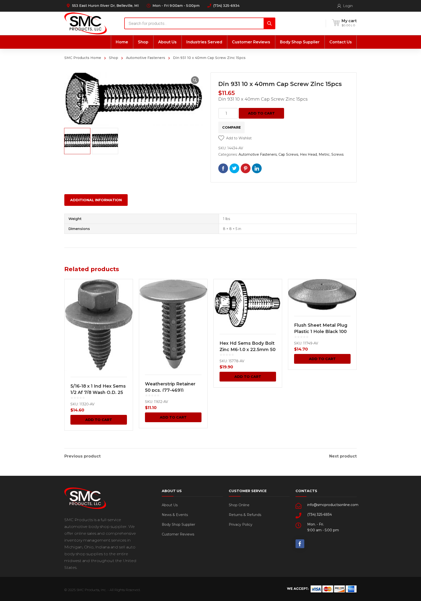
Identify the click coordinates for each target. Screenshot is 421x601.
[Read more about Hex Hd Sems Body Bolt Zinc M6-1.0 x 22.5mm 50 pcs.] (248, 303)
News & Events (175, 515)
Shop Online (239, 505)
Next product (343, 456)
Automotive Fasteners (145, 58)
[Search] (269, 23)
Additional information (96, 200)
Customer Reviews (178, 534)
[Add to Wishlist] (126, 290)
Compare (231, 127)
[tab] (96, 200)
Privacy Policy (240, 524)
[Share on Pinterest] (245, 168)
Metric (324, 154)
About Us (170, 505)
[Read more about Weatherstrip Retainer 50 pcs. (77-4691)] (173, 324)
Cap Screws (288, 154)
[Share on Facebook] (223, 168)
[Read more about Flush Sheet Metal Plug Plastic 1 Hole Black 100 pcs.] (322, 294)
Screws (337, 154)
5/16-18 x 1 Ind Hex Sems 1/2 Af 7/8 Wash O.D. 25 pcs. (98, 392)
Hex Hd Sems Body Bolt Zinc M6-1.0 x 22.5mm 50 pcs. (248, 350)
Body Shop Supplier (178, 524)
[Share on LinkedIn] (257, 168)
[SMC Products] (85, 23)
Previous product (82, 456)
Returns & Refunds (245, 515)
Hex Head (308, 154)
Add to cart (261, 113)
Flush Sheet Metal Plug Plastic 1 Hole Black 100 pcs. (320, 332)
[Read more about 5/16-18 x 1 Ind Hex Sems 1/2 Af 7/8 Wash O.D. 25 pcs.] (99, 325)
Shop (113, 58)
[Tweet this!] (234, 168)
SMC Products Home (82, 58)
